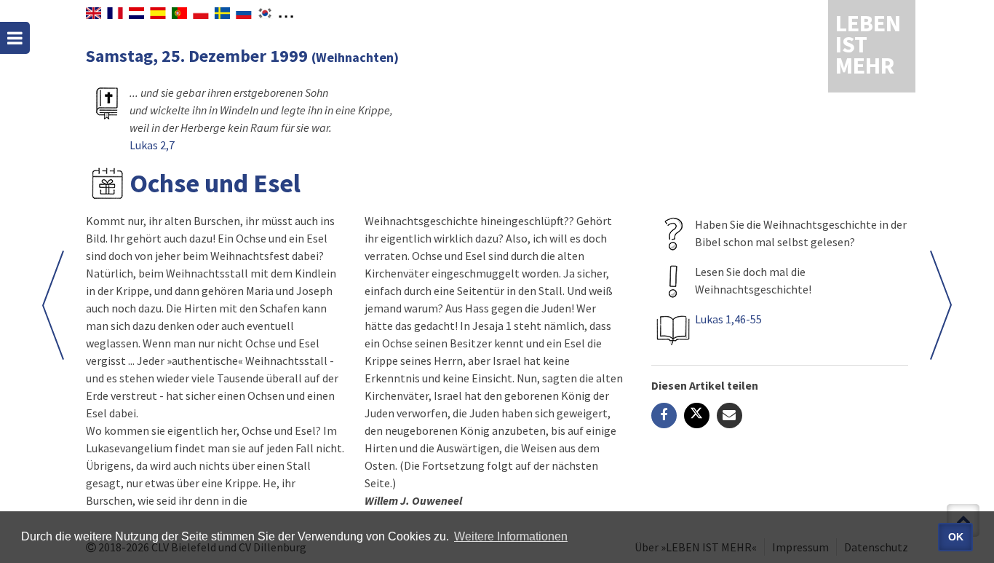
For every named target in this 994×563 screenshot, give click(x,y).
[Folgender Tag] (53, 305)
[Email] (729, 415)
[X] (696, 415)
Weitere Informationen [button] (511, 536)
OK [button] (955, 537)
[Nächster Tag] (941, 305)
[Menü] (15, 38)
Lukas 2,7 (152, 145)
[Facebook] (664, 415)
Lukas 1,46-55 (728, 319)
